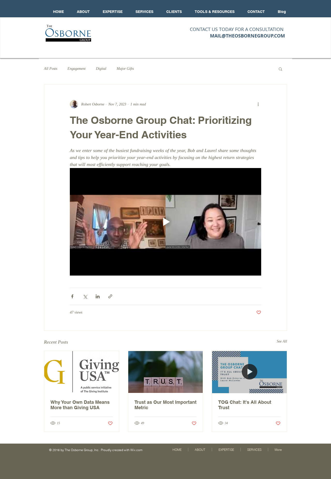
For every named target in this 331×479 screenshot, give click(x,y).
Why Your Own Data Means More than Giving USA (80, 404)
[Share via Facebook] (72, 296)
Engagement (76, 69)
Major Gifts (125, 69)
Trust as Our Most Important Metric (165, 404)
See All (282, 341)
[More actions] (258, 104)
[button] (280, 69)
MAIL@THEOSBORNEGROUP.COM (247, 36)
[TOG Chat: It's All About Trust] (249, 372)
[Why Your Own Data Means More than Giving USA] (81, 372)
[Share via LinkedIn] (97, 296)
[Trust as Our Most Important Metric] (165, 372)
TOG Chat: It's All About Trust (244, 404)
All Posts (50, 69)
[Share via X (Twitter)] (84, 296)
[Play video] (165, 222)
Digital (101, 69)
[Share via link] (110, 296)
